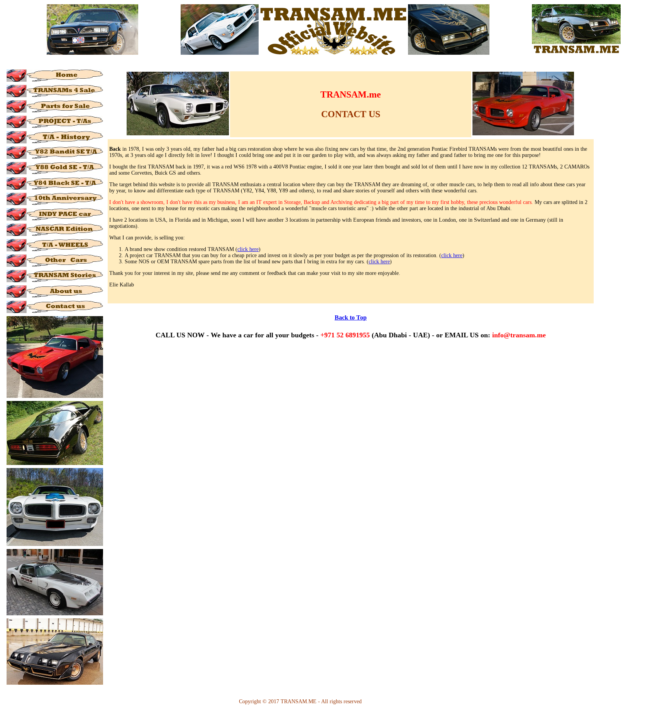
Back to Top (351, 317)
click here (248, 249)
